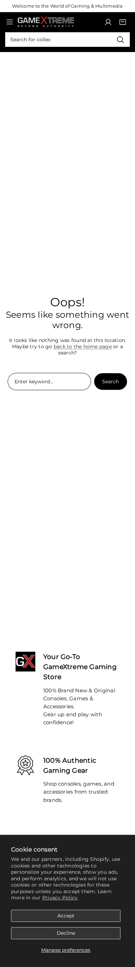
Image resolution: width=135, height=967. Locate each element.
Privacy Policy (60, 898)
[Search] (120, 39)
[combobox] (67, 39)
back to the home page (83, 346)
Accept (65, 916)
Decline (66, 933)
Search (110, 381)
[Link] (46, 21)
